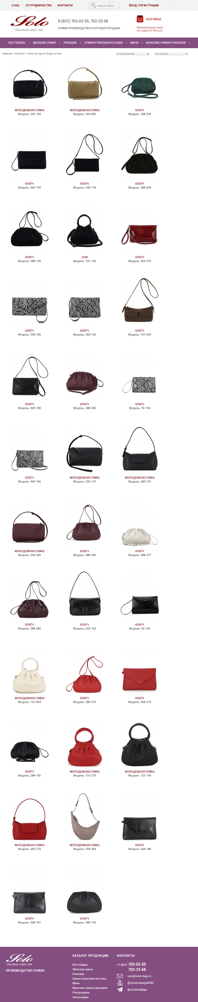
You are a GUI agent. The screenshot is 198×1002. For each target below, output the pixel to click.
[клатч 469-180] (29, 376)
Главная (7, 53)
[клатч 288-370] (84, 670)
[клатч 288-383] (84, 376)
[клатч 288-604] (139, 156)
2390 (85, 257)
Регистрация (149, 5)
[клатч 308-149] (84, 156)
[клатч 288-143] (29, 744)
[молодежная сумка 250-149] (29, 82)
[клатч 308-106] (29, 303)
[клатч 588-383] (84, 523)
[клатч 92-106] (139, 376)
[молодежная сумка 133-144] (139, 744)
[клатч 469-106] (29, 450)
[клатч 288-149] (29, 229)
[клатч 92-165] (139, 597)
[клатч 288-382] (29, 597)
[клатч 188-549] (139, 82)
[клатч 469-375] (139, 229)
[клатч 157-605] (139, 303)
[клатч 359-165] (84, 597)
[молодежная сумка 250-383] (29, 523)
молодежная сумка (29, 110)
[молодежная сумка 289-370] (29, 817)
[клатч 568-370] (139, 670)
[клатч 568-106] (84, 303)
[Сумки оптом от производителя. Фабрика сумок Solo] (29, 24)
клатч (139, 110)
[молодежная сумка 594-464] (84, 817)
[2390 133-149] (84, 229)
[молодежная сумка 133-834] (29, 670)
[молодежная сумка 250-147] (84, 450)
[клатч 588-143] (84, 891)
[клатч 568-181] (29, 891)
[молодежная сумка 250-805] (84, 82)
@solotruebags (137, 989)
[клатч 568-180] (139, 817)
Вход (133, 5)
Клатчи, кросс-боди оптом (44, 53)
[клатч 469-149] (29, 156)
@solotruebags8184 (140, 982)
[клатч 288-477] (139, 523)
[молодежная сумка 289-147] (139, 450)
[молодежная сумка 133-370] (84, 744)
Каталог (20, 53)
